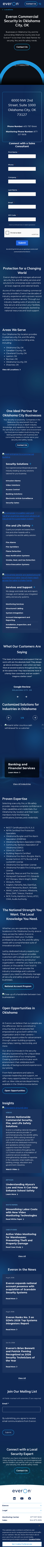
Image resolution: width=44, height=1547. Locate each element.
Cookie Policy (34, 1539)
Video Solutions (13, 485)
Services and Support (19, 587)
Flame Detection (13, 551)
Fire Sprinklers (12, 547)
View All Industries (22, 784)
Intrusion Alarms (13, 481)
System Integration (14, 613)
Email (10, 203)
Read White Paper (14, 1219)
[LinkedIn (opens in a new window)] (14, 1498)
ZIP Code (12, 215)
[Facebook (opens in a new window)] (29, 1498)
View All (22, 1256)
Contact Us (31, 4)
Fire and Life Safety (18, 525)
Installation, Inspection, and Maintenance (18, 626)
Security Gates (12, 503)
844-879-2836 (36, 1520)
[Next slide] (26, 696)
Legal (4, 1510)
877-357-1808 (36, 1517)
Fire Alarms (11, 542)
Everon (5, 1505)
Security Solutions (17, 464)
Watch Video (11, 1169)
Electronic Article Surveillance (19, 498)
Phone (10, 165)
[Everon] (10, 4)
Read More (10, 1299)
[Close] (39, 1525)
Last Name (12, 190)
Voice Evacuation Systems (17, 564)
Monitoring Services (15, 604)
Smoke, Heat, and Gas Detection (20, 560)
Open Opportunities (15, 1090)
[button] (35, 717)
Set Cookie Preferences (22, 1544)
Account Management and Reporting (18, 618)
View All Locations (10, 370)
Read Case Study (13, 1247)
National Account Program (18, 986)
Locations (8, 9)
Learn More (11, 1194)
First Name (12, 152)
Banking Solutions (14, 494)
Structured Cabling (14, 608)
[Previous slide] (17, 696)
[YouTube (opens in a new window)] (21, 1498)
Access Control (13, 489)
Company (12, 177)
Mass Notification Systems (18, 556)
